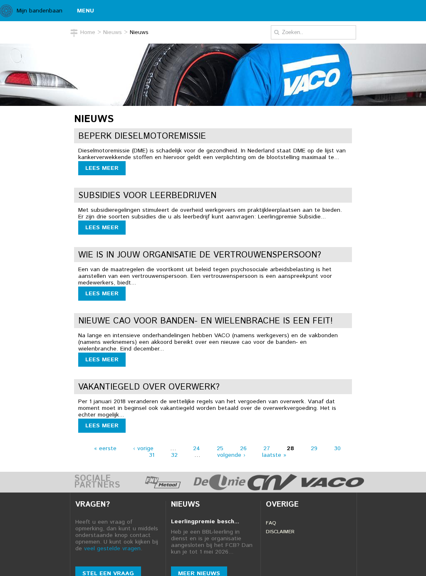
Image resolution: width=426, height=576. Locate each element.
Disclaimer (280, 531)
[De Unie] (219, 488)
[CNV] (272, 488)
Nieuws (112, 32)
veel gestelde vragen (112, 548)
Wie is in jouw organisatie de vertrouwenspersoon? (199, 255)
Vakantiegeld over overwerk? (149, 387)
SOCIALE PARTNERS (97, 482)
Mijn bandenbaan (39, 11)
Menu (85, 11)
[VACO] (333, 488)
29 (314, 448)
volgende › (231, 455)
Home (87, 32)
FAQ (271, 523)
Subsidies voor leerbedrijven (147, 196)
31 (151, 455)
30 (337, 448)
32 (174, 455)
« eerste (105, 448)
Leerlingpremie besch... (205, 521)
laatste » (274, 455)
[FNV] (162, 488)
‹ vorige (143, 448)
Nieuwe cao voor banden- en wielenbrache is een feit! (205, 321)
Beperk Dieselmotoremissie (142, 136)
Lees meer (102, 168)
